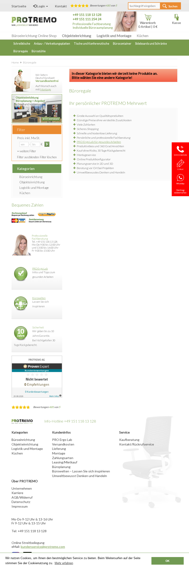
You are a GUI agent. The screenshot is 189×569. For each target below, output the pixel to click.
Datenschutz (21, 502)
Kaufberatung (129, 440)
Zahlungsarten (62, 458)
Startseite (19, 6)
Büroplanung (61, 467)
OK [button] (167, 560)
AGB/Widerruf (22, 497)
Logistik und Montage (114, 35)
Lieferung (59, 449)
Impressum (20, 506)
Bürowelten (39, 297)
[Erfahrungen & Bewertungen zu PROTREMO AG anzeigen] (37, 377)
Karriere (17, 493)
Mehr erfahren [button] (64, 563)
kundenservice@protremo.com (43, 547)
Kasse (176, 23)
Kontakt (61, 6)
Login (41, 6)
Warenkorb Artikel (147, 25)
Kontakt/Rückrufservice (136, 444)
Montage (45, 89)
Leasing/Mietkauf (64, 462)
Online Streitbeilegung (28, 543)
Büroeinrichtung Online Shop (34, 35)
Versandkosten (63, 444)
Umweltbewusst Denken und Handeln (79, 476)
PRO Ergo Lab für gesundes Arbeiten (99, 142)
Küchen (142, 35)
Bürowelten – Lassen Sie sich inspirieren (81, 471)
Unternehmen (22, 488)
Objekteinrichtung (76, 35)
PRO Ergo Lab (40, 268)
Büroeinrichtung (30, 177)
